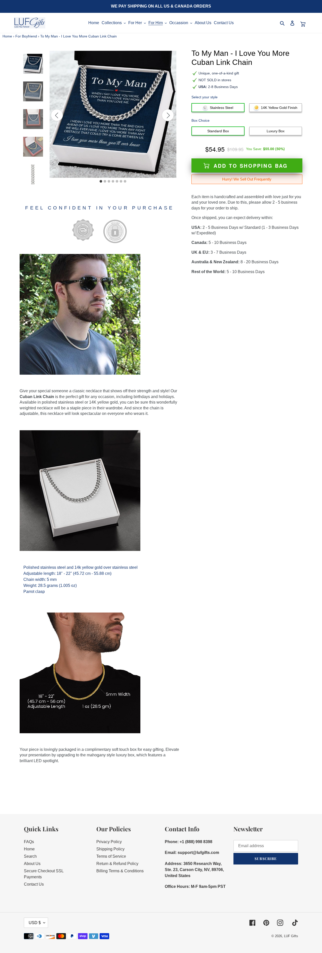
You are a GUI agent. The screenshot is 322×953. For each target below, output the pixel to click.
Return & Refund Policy (117, 863)
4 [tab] (113, 181)
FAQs (29, 842)
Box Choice (200, 120)
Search (30, 856)
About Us (32, 863)
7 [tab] (125, 181)
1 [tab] (101, 181)
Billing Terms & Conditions (120, 871)
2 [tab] (105, 181)
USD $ (35, 923)
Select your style (204, 97)
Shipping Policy (110, 849)
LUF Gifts (291, 936)
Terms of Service (111, 856)
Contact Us (34, 884)
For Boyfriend (26, 36)
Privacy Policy (109, 842)
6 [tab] (121, 181)
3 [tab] (109, 181)
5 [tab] (117, 181)
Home (7, 36)
